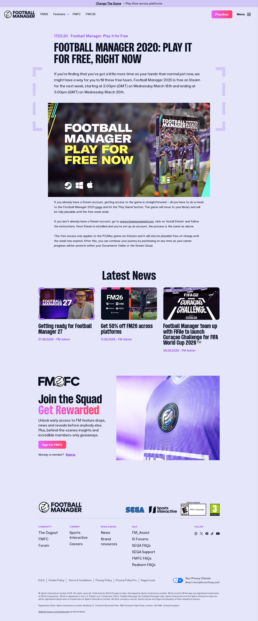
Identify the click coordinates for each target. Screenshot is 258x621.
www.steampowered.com (137, 221)
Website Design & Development (53, 611)
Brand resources (109, 542)
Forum (43, 545)
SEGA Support (143, 552)
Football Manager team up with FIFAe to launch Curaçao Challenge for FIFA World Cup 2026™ (191, 320)
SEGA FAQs (141, 545)
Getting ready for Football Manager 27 (66, 320)
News (105, 532)
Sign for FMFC (52, 445)
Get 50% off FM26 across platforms (129, 320)
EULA (41, 580)
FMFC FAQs (141, 558)
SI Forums (140, 539)
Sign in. (71, 455)
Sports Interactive (79, 535)
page (98, 207)
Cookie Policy (56, 580)
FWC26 (91, 14)
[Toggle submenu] (68, 14)
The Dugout (48, 532)
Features (59, 14)
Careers (76, 544)
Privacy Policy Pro (126, 580)
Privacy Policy (104, 580)
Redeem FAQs (144, 564)
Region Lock (148, 580)
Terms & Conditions (80, 580)
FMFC (76, 14)
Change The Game (108, 3)
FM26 (44, 14)
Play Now (222, 14)
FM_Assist (140, 532)
